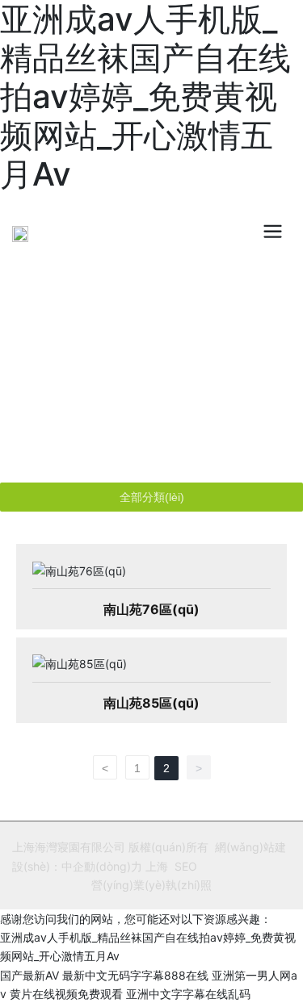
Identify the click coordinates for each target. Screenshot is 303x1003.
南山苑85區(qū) (151, 703)
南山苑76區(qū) (151, 609)
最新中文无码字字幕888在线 (135, 975)
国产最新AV (29, 975)
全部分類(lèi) (152, 497)
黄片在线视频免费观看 (66, 994)
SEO (186, 866)
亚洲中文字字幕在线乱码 (188, 994)
